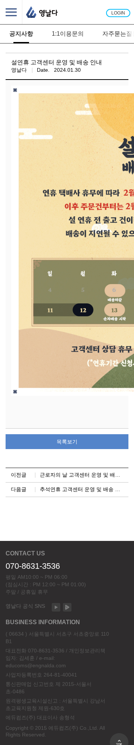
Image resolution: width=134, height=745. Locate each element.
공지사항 (21, 33)
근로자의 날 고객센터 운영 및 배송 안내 (86, 475)
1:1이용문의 (68, 33)
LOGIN (118, 13)
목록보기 (67, 442)
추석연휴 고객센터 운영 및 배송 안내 (82, 489)
